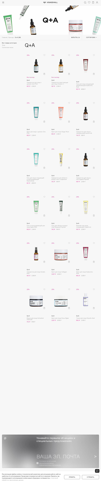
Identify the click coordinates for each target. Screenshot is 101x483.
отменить (90, 477)
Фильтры (74, 37)
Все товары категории (9, 43)
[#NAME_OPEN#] (97, 471)
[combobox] (90, 37)
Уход (3, 45)
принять (72, 477)
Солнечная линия (7, 47)
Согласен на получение (50, 463)
